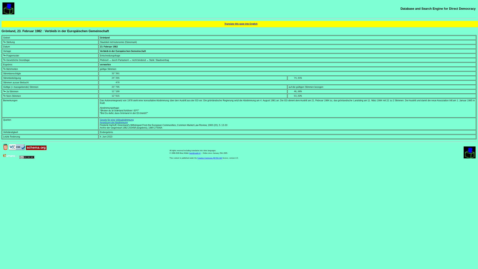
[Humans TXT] (10, 158)
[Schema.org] (36, 149)
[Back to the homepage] (8, 13)
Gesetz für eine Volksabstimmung (117, 120)
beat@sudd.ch (195, 153)
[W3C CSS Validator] (17, 149)
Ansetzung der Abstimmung (114, 122)
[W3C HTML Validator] (5, 149)
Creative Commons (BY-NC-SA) (209, 158)
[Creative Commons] (26, 158)
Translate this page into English (240, 24)
